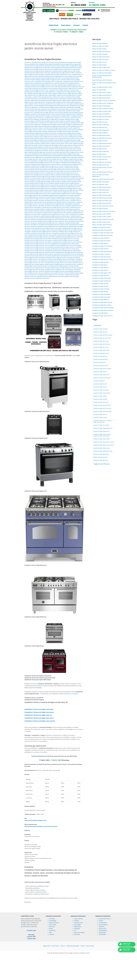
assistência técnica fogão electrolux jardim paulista (57, 145)
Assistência (27, 62)
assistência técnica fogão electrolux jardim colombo (55, 126)
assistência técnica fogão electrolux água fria (41, 64)
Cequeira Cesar (78, 922)
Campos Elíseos (78, 918)
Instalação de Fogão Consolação (101, 297)
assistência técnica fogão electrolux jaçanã (52, 119)
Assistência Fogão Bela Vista (100, 356)
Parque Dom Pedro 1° (105, 918)
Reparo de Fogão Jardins (99, 154)
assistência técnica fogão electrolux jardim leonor (52, 140)
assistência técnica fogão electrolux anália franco (38, 71)
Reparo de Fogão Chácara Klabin (101, 106)
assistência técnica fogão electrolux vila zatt (56, 273)
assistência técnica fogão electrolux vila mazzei (65, 240)
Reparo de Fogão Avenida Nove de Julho (103, 70)
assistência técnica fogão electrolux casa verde (43, 85)
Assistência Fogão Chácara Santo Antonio (103, 445)
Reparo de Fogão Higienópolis (100, 130)
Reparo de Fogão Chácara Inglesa (101, 195)
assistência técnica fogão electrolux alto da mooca (38, 69)
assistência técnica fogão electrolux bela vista (37, 72)
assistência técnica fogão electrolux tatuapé (62, 199)
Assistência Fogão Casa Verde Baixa (102, 408)
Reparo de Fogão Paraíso (99, 90)
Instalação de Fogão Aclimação (100, 289)
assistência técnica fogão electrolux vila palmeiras (65, 249)
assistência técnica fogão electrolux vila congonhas (57, 212)
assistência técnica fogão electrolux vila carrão (59, 211)
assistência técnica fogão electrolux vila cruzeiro (55, 214)
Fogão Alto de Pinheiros (42, 278)
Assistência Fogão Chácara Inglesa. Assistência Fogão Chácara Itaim (102, 435)
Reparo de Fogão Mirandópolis (100, 190)
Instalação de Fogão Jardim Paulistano (103, 307)
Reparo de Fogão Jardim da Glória (101, 95)
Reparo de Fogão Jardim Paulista (101, 214)
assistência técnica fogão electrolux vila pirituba (37, 256)
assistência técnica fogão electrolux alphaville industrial (66, 66)
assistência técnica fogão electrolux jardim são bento (39, 150)
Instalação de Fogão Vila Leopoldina (102, 246)
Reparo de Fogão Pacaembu (100, 208)
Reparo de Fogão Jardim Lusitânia (101, 216)
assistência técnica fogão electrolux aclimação (44, 62)
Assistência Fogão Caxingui (100, 417)
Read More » (28, 902)
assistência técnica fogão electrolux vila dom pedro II (55, 216)
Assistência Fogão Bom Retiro (100, 365)
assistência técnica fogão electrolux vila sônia (63, 268)
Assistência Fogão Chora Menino (101, 425)
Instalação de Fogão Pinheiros (100, 299)
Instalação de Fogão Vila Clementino (102, 235)
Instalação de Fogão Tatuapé (100, 286)
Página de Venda (85, 953)
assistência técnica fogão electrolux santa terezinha (43, 190)
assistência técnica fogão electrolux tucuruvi (57, 200)
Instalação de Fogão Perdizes (100, 249)
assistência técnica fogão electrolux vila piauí (41, 254)
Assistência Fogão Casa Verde (100, 402)
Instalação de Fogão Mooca (99, 265)
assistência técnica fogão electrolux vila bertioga (59, 209)
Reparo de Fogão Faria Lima (100, 122)
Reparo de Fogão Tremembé (100, 46)
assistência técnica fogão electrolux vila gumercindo (53, 224)
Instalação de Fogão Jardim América (102, 316)
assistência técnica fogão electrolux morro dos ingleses (44, 162)
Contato (82, 946)
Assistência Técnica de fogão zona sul (38, 715)
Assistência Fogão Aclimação (100, 329)
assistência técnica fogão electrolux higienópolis (51, 111)
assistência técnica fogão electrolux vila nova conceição (65, 245)
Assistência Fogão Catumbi (100, 414)
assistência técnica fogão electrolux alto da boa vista (39, 67)
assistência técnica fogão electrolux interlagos (37, 116)
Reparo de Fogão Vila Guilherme (101, 51)
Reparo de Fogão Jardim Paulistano (102, 80)
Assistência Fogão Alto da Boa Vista (102, 338)
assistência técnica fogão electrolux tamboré (37, 199)
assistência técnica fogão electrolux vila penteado (67, 250)
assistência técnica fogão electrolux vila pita (64, 256)
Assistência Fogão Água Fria (100, 457)
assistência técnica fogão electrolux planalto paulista (44, 183)
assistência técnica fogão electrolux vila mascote (38, 240)
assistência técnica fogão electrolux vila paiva (37, 249)
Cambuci (51, 934)
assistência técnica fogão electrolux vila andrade (55, 207)
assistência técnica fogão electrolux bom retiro (58, 74)
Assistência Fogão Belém (99, 362)
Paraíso (101, 920)
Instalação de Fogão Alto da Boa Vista (102, 232)
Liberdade (77, 928)
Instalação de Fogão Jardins (100, 243)
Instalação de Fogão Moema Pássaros (102, 310)
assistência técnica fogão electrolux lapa (68, 154)
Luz (75, 930)
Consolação (77, 924)
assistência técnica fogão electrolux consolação (59, 104)
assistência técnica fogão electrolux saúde (63, 193)
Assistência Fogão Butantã (99, 384)
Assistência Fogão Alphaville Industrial (102, 335)
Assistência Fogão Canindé (100, 396)
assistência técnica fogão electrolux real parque (42, 186)
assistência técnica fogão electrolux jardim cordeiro (58, 128)
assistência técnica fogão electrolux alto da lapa (68, 67)
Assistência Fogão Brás (99, 380)
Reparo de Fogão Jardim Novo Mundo (102, 206)
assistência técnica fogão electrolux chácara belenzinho (40, 92)
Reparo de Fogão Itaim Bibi (99, 159)
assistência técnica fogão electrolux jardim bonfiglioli (57, 124)
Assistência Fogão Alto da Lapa (101, 341)
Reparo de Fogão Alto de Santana (101, 162)
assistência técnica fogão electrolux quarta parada (44, 185)
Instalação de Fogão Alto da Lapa (101, 257)
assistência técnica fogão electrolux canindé (46, 83)
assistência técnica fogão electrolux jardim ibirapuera (54, 138)
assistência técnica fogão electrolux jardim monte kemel (56, 143)
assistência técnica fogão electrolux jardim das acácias (63, 131)
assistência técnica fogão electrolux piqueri (48, 181)
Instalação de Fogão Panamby (100, 267)
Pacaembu (77, 934)
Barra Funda (52, 924)
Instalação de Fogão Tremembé (101, 254)
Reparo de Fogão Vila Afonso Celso (102, 87)
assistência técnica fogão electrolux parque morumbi (45, 176)
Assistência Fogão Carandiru (100, 399)
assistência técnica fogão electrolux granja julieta (54, 109)
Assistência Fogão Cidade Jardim (101, 448)
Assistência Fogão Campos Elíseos (101, 393)
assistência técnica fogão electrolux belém (63, 72)
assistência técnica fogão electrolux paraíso (51, 167)
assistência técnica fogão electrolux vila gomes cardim (53, 221)
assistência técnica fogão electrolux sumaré (61, 195)
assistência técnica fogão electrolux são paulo (37, 193)
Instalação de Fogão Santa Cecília (101, 273)
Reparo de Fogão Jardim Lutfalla (101, 92)
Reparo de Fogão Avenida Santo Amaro (103, 179)
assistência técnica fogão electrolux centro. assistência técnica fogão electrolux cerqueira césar (51, 90)
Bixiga (51, 928)
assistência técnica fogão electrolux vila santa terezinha (60, 264)
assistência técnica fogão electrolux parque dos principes (62, 173)
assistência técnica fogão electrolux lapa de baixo (38, 155)
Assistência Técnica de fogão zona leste (38, 709)
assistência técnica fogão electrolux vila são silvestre (63, 266)
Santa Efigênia (103, 930)
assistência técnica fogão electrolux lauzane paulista (67, 155)
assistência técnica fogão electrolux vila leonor (44, 231)
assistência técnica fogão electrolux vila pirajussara (68, 254)
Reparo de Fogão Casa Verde (100, 59)
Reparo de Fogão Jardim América (101, 157)
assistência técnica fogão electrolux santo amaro (38, 192)
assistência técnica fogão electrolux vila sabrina (58, 262)
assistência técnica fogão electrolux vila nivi (36, 245)
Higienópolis (77, 926)
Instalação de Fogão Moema (100, 313)
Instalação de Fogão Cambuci (100, 283)
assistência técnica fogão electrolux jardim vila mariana (43, 152)
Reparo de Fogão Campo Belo (100, 151)
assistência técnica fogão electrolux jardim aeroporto (50, 121)
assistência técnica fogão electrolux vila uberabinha (59, 271)
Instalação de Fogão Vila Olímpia (101, 241)
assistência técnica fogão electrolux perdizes (53, 180)
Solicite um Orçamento (72, 693)
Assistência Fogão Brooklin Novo (101, 374)
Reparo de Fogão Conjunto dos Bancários (104, 100)
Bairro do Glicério (54, 922)
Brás (50, 932)
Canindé (76, 920)
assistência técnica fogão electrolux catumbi (44, 88)
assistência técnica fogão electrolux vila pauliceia (38, 250)
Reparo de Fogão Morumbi (99, 127)
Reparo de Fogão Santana (99, 65)
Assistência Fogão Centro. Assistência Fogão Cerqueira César (102, 421)
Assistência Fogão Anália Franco (101, 350)
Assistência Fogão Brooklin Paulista (102, 377)
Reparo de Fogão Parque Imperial (101, 187)
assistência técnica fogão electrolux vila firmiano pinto (52, 219)
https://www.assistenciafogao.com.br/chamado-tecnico (40, 826)
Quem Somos (55, 946)
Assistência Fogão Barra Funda (101, 353)
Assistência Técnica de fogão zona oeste (39, 712)
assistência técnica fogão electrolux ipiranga (63, 116)
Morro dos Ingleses (79, 932)
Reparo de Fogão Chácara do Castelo (102, 108)
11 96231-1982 (76, 32)
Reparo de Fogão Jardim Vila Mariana (102, 103)
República (101, 926)
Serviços (62, 946)
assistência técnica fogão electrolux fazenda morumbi (54, 105)
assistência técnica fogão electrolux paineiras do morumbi (47, 166)
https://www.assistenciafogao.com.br (35, 820)
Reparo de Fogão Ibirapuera (100, 132)
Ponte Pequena (103, 924)
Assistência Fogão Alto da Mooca (101, 344)
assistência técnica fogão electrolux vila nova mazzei (39, 247)
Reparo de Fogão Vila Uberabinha (101, 203)
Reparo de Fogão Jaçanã (99, 49)
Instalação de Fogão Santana (100, 270)
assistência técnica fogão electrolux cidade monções (56, 100)
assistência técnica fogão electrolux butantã (52, 79)
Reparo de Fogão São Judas (100, 184)
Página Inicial (46, 946)
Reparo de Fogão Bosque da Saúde (102, 198)
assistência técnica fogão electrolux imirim (43, 114)
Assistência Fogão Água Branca (101, 454)
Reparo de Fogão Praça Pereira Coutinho (103, 211)
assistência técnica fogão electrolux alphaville (37, 66)
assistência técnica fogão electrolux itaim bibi (57, 117)
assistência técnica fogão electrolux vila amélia (58, 205)
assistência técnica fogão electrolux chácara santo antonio (49, 97)
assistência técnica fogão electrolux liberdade (64, 157)
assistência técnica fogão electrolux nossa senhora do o (46, 164)
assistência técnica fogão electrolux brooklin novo (50, 78)
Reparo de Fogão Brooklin (99, 149)
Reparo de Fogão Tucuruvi (99, 62)
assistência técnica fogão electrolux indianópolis (69, 114)
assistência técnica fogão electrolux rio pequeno (43, 188)
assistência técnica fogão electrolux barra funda (66, 71)
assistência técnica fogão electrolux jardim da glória (61, 129)
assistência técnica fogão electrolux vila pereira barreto (40, 252)
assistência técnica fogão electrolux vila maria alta (42, 235)
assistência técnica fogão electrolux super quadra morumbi (62, 197)
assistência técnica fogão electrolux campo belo (49, 81)
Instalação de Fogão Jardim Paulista (102, 302)
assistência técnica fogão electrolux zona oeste (50, 276)
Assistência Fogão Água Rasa (100, 460)
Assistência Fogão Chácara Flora (101, 431)
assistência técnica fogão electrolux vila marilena (38, 238)
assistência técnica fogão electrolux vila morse (37, 243)
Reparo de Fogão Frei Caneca (100, 119)
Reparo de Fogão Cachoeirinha (101, 57)
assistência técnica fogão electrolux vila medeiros (38, 242)
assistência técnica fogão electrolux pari (53, 169)
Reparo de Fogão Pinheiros (100, 141)
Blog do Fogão (90, 946)
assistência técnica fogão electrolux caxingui (70, 88)
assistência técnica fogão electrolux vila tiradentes (59, 269)
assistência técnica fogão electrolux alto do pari (66, 69)
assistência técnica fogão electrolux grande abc (52, 107)
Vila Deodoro (102, 934)
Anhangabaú (52, 920)
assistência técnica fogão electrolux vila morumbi (65, 243)
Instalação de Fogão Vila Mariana (101, 294)
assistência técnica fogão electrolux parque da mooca (54, 171)
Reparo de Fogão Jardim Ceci (100, 192)
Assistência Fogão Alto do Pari (100, 347)
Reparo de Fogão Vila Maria (100, 54)
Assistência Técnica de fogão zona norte (39, 718)
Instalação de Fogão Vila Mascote (101, 281)
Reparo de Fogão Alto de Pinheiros (102, 138)
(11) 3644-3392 (31, 930)
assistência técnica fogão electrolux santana (70, 190)
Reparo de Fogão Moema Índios (101, 135)
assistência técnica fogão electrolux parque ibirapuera (39, 174)
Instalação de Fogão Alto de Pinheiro (102, 259)
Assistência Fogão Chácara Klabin (101, 439)
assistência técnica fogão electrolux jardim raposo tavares (64, 148)
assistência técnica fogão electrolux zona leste (51, 274)
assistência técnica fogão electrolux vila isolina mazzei (46, 230)
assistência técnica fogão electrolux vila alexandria (59, 204)
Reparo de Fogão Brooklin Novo (101, 146)
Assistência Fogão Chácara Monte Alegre (103, 442)
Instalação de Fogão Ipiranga (100, 291)
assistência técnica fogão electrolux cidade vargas (60, 102)
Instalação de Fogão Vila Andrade (101, 278)
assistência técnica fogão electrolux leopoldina (37, 157)
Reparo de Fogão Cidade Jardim (101, 67)
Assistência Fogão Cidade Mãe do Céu (102, 451)
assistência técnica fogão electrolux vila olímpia (68, 247)
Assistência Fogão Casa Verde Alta (101, 405)
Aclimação (52, 918)
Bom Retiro (52, 930)
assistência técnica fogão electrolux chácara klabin (42, 95)
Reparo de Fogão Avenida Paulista (101, 116)
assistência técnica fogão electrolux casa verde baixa (45, 86)
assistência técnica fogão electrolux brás (55, 76)
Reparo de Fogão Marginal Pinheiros (102, 172)
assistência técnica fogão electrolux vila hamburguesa (53, 226)
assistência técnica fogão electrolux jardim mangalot (54, 142)
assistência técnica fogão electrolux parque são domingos (52, 178)
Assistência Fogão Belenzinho (100, 359)
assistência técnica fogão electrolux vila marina (66, 238)
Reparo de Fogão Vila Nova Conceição (103, 219)
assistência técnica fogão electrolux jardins (44, 154)
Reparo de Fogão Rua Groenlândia (101, 73)
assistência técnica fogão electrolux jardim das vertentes (40, 133)
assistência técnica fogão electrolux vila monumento (67, 242)
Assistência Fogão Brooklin (100, 371)
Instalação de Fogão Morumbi (100, 262)
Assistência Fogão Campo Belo (100, 390)
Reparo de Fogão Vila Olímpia (100, 182)
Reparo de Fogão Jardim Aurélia (101, 98)
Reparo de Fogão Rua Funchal (100, 165)
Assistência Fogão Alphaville (100, 332)
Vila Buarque (102, 932)
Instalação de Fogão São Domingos (102, 251)
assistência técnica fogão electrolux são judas (65, 192)
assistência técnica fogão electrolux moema (50, 161)
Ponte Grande (103, 922)
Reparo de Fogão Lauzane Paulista (102, 224)
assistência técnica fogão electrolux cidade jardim (53, 98)
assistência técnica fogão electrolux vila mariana (41, 237)
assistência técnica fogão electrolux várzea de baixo (61, 202)
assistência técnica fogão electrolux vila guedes (51, 223)
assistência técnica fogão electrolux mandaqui (55, 159)
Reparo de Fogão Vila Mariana (100, 124)
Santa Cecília (102, 928)
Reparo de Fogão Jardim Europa (101, 222)
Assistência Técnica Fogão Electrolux (42, 59)
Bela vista (52, 926)
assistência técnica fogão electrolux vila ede (56, 217)
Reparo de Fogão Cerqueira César (101, 111)
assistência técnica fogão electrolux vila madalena (45, 233)
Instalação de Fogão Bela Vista (100, 275)
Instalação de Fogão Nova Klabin (101, 227)
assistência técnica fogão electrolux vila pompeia (59, 257)
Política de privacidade (72, 946)
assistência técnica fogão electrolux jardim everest (43, 135)
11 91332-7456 (61, 32)
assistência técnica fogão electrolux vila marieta (69, 237)
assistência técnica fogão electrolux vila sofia (37, 268)
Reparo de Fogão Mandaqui (100, 43)
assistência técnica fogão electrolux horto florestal (48, 112)
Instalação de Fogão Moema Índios (102, 305)
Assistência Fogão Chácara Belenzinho (102, 428)
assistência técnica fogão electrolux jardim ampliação (54, 123)
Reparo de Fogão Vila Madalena (101, 114)
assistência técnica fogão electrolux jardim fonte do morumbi (50, 136)
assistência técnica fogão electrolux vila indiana (48, 228)
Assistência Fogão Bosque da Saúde (102, 368)
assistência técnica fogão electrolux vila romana (61, 261)
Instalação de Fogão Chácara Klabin (102, 230)
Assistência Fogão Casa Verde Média (102, 411)
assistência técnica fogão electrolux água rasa (68, 64)
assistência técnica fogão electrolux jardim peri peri (58, 147)
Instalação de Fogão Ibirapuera (100, 238)
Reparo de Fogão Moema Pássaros (102, 143)
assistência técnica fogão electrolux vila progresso (61, 259)
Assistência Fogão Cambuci (100, 387)
